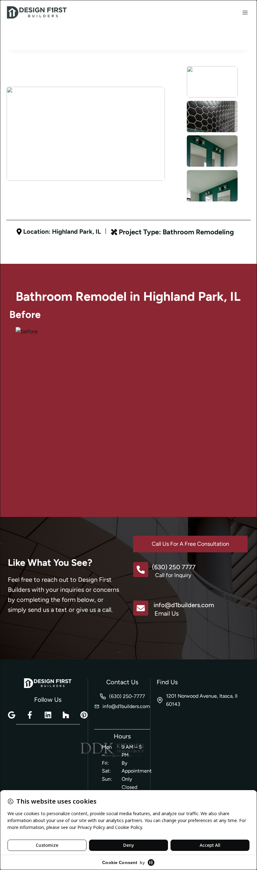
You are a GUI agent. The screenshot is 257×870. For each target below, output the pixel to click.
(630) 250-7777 (127, 696)
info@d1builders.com (184, 605)
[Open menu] (245, 12)
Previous (179, 59)
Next (195, 204)
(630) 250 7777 (174, 567)
